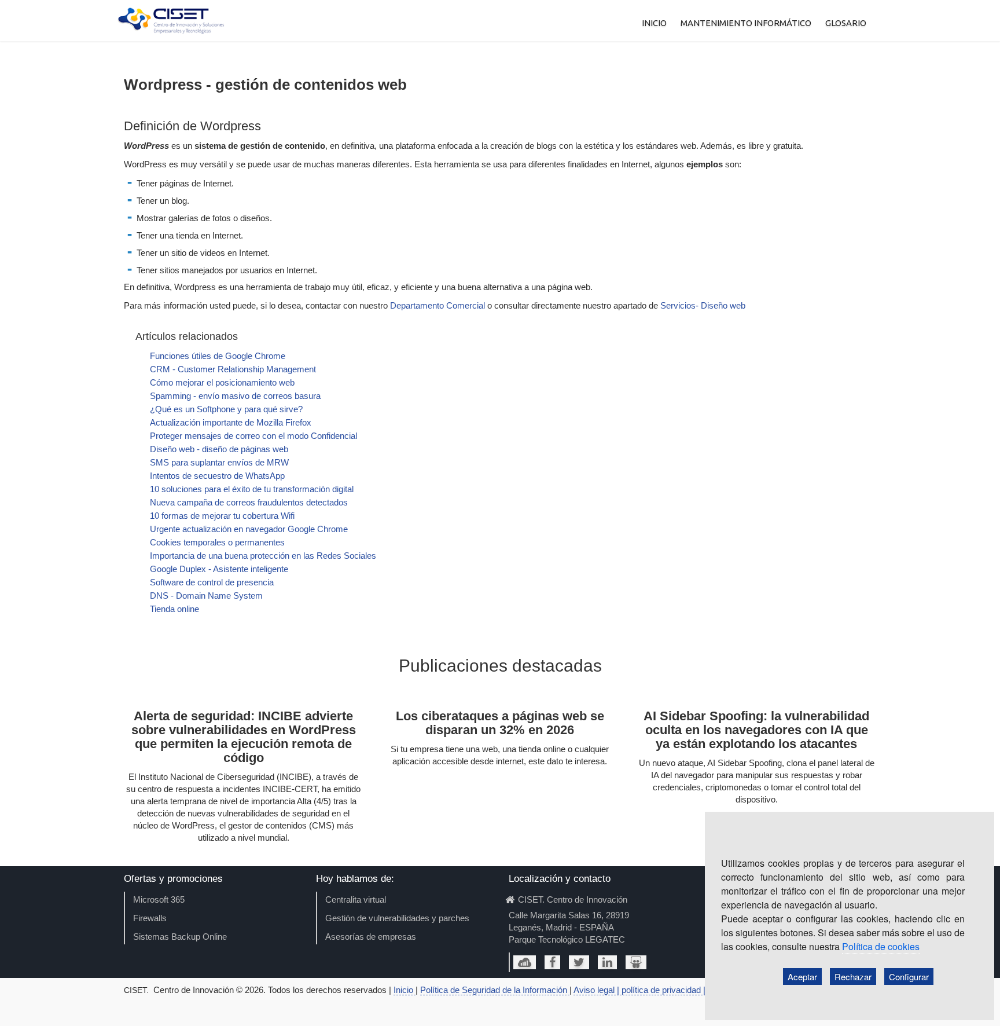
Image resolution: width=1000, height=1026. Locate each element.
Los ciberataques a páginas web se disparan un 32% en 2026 (500, 723)
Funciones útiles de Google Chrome (217, 356)
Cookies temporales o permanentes (217, 542)
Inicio (405, 990)
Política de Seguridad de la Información (494, 990)
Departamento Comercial (437, 305)
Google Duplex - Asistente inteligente (219, 569)
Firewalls (150, 918)
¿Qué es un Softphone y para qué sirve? (226, 409)
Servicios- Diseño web (702, 305)
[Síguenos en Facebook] (552, 962)
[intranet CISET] (524, 962)
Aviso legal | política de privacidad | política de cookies (675, 990)
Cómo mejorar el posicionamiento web (222, 382)
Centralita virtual (355, 899)
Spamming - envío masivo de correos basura (235, 396)
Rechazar (853, 976)
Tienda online (174, 609)
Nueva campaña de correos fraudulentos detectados (249, 502)
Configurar (909, 976)
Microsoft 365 (159, 899)
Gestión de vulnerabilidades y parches (397, 918)
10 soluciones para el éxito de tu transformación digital (252, 489)
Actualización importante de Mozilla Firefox (230, 422)
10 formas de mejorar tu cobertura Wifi (222, 516)
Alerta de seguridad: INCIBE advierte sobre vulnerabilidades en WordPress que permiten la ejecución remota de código (243, 737)
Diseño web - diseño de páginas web (219, 449)
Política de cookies (881, 946)
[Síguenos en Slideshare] (636, 962)
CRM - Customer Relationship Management (233, 369)
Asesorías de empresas (370, 936)
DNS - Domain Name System (206, 595)
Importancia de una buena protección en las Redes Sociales (263, 555)
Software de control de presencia (212, 582)
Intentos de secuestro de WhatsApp (217, 476)
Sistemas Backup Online (180, 936)
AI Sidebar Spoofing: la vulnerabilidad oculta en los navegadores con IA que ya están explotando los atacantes (756, 730)
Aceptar (802, 976)
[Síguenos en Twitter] (579, 962)
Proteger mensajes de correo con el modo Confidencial (253, 436)
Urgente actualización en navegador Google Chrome (249, 529)
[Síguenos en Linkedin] (607, 962)
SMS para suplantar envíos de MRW (219, 462)
